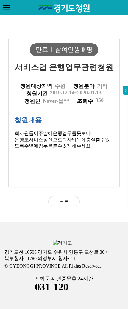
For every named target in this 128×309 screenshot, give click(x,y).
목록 (64, 202)
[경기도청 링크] (62, 243)
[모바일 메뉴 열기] (6, 7)
